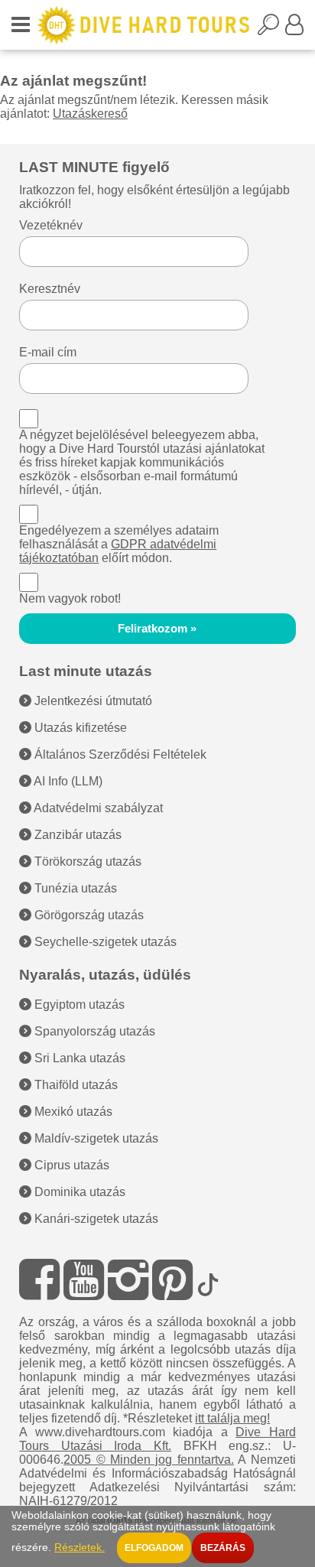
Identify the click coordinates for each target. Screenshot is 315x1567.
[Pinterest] (172, 1279)
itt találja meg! (232, 1418)
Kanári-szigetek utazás (94, 1218)
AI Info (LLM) (66, 781)
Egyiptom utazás (78, 1004)
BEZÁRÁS (222, 1548)
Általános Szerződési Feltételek (118, 754)
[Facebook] (39, 1279)
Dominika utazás (78, 1191)
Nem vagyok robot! (70, 598)
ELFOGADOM (154, 1548)
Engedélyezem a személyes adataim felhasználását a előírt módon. (119, 544)
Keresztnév (49, 288)
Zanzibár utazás (76, 834)
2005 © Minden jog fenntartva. (148, 1459)
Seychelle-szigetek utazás (104, 941)
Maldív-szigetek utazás (94, 1138)
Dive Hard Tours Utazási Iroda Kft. (157, 1439)
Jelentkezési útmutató (91, 700)
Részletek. (79, 1547)
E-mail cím (47, 352)
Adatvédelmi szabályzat (97, 807)
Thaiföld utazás (74, 1084)
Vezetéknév (51, 225)
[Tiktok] (207, 1279)
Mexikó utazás (71, 1111)
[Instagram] (128, 1279)
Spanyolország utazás (93, 1031)
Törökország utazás (86, 861)
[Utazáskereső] (271, 29)
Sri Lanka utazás (78, 1058)
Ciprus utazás (70, 1165)
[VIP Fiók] (294, 29)
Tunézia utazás (74, 888)
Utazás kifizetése (79, 727)
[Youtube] (83, 1279)
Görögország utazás (87, 915)
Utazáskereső (90, 113)
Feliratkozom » (157, 629)
